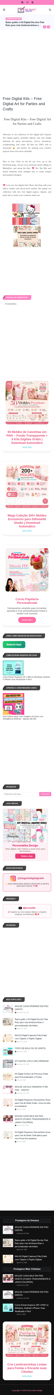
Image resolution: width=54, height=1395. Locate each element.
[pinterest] (32, 2)
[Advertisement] (27, 61)
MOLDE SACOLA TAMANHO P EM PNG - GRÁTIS (31, 1088)
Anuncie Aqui (14, 644)
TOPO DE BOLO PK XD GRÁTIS (30, 1048)
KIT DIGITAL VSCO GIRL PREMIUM (32, 1061)
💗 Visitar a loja (25, 856)
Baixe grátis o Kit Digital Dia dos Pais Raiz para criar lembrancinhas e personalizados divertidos (31, 1022)
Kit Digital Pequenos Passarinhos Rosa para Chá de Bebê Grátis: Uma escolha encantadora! (32, 1103)
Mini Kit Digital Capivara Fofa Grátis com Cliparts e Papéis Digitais (31, 1037)
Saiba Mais (27, 447)
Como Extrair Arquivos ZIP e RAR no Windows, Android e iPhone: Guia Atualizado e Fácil (31, 1308)
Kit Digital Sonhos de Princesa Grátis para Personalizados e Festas (25, 23)
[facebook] (22, 2)
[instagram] (27, 2)
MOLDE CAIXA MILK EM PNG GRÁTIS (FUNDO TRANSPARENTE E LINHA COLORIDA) (33, 1119)
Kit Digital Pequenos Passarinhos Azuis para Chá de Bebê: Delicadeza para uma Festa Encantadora (32, 1135)
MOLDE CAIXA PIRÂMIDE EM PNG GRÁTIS (31, 1008)
